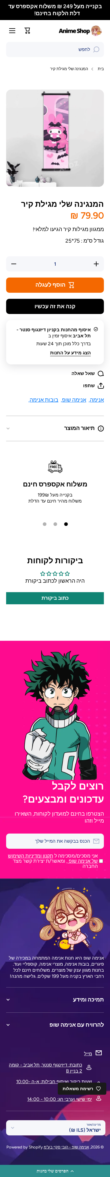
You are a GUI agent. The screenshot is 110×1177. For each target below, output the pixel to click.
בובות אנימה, (43, 400)
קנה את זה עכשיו (55, 306)
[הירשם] (13, 841)
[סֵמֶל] (81, 30)
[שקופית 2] (55, 524)
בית (101, 68)
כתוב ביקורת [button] (55, 598)
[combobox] (55, 49)
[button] (55, 1171)
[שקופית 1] (66, 524)
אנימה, (96, 400)
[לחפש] (96, 49)
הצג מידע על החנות (70, 353)
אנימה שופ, (73, 400)
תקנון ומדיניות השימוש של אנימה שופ (53, 858)
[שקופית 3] (44, 524)
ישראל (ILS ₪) (85, 1130)
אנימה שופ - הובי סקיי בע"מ (66, 1147)
